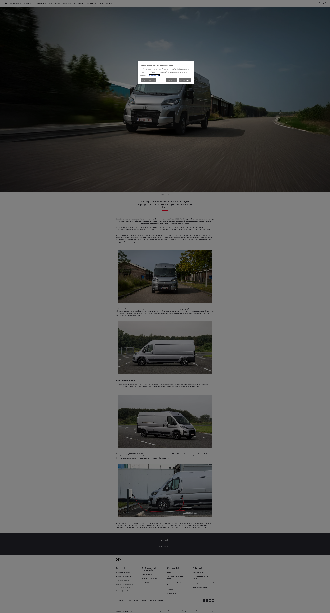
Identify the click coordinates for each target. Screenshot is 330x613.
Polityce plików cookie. (154, 75)
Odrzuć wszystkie (171, 80)
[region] (166, 72)
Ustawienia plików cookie (148, 80)
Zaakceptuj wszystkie (185, 80)
